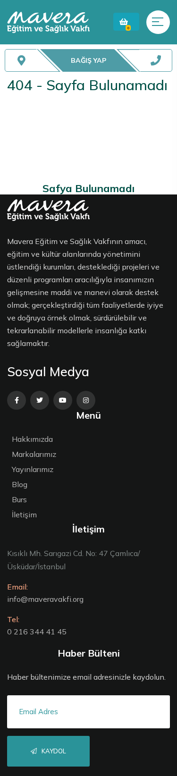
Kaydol (53, 751)
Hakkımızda (32, 439)
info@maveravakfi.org (45, 599)
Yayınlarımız (32, 469)
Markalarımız (34, 454)
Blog (19, 484)
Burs (19, 499)
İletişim (24, 514)
